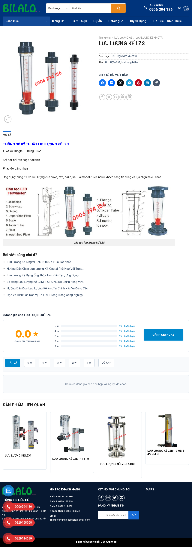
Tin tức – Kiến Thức (167, 21)
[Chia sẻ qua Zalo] (111, 82)
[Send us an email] (121, 498)
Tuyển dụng (138, 21)
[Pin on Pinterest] (122, 97)
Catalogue (115, 21)
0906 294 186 (161, 8)
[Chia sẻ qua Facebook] (102, 82)
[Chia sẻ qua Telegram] (129, 82)
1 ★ (89, 362)
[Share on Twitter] (109, 97)
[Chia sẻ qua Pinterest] (138, 82)
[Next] (189, 446)
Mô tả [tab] (7, 134)
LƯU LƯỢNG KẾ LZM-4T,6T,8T (71, 458)
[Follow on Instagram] (108, 498)
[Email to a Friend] (116, 97)
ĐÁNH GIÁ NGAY (163, 334)
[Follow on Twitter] (115, 498)
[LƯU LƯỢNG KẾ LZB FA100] (120, 437)
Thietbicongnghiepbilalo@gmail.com (70, 519)
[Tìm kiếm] (118, 8)
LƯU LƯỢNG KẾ (123, 37)
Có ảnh (106, 362)
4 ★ (44, 362)
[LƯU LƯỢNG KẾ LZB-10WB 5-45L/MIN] (167, 430)
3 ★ (59, 362)
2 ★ (74, 362)
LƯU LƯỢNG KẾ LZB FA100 (117, 464)
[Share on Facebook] (102, 97)
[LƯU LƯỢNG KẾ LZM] (25, 433)
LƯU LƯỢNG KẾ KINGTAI (149, 37)
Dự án (97, 21)
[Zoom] (7, 119)
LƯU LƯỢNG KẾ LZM (18, 455)
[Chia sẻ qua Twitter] (120, 82)
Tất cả (12, 362)
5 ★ (29, 362)
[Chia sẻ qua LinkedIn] (147, 82)
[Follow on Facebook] (101, 498)
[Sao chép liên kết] (156, 82)
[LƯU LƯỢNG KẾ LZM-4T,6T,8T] (72, 434)
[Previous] (3, 446)
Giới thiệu (80, 21)
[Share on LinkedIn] (129, 97)
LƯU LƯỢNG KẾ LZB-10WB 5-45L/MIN (166, 452)
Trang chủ (59, 21)
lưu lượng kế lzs (130, 62)
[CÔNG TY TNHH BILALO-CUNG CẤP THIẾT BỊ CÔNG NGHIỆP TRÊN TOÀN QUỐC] (21, 8)
